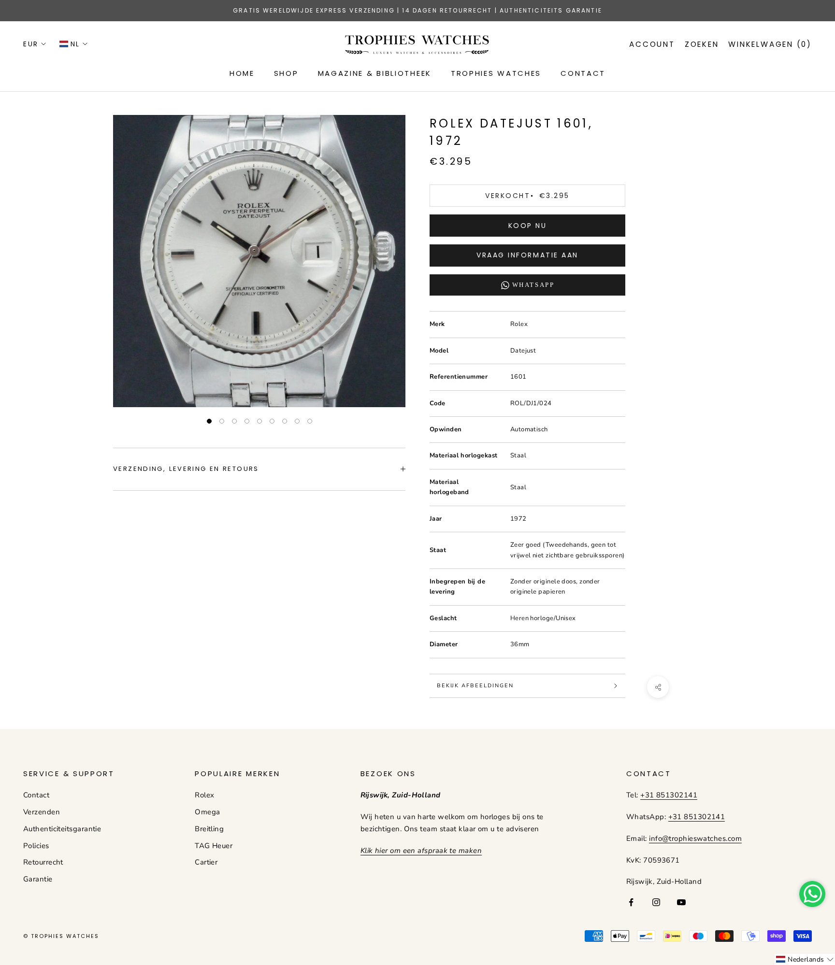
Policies (36, 846)
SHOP (286, 73)
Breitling (209, 829)
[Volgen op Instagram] (656, 902)
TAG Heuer (213, 846)
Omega (207, 812)
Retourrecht (43, 862)
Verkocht (527, 195)
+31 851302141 (668, 795)
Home (242, 73)
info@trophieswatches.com (695, 838)
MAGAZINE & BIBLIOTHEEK (375, 73)
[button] (805, 959)
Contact (36, 795)
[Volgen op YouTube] (681, 902)
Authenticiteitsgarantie (62, 829)
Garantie (38, 879)
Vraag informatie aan (527, 255)
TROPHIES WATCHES (496, 73)
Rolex (204, 795)
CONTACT (583, 73)
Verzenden (41, 812)
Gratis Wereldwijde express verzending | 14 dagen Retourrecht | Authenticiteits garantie (417, 10)
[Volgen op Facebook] (631, 902)
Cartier (206, 862)
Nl (75, 44)
